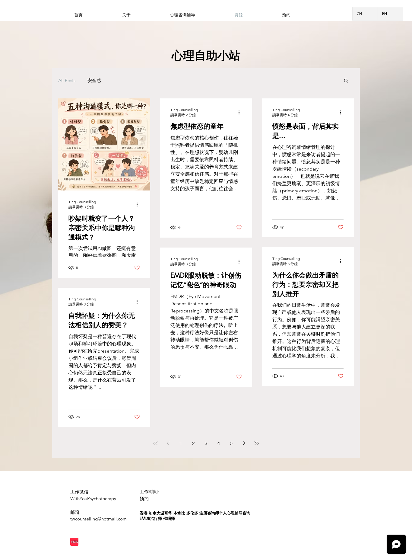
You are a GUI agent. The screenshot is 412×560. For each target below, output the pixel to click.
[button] (346, 81)
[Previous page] (168, 443)
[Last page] (256, 443)
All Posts (66, 80)
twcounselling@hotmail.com (98, 519)
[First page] (155, 443)
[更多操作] (139, 204)
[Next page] (244, 443)
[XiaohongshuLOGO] (74, 542)
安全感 (94, 80)
